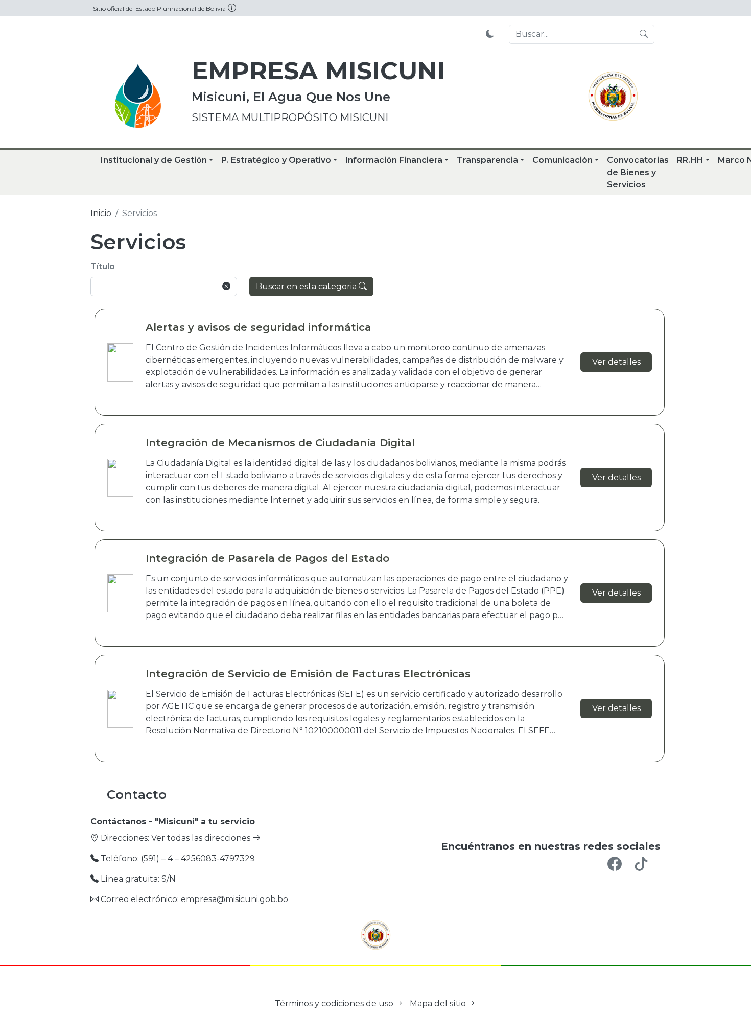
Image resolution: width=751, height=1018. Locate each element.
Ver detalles (616, 362)
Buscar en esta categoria (307, 286)
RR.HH (690, 160)
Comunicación (562, 160)
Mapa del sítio (439, 1003)
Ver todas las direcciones (201, 838)
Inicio (100, 213)
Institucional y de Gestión (154, 160)
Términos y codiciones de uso (335, 1003)
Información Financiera (393, 160)
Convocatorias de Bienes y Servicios (638, 172)
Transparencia (487, 160)
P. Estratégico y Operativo (276, 160)
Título (102, 266)
